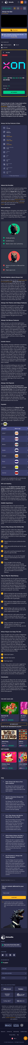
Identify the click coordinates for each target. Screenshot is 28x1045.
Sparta (17, 201)
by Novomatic (5, 13)
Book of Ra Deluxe (20, 199)
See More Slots (14, 724)
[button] (6, 720)
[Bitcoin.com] (7, 988)
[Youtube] (2, 955)
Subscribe (14, 897)
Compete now (14, 37)
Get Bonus (14, 92)
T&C (18, 1034)
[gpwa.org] (16, 1025)
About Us (3, 1031)
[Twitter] (6, 955)
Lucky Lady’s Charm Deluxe (8, 201)
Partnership (16, 1031)
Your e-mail (6, 893)
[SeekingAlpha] (7, 1000)
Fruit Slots (9, 144)
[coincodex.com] (21, 1000)
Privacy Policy (12, 1034)
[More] (25, 1038)
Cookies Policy (24, 1031)
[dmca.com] (8, 1025)
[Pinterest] (14, 955)
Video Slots (9, 140)
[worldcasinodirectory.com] (21, 994)
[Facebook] (10, 955)
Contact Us (9, 1031)
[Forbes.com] (21, 988)
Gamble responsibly (10, 1017)
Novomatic (4, 106)
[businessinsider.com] (7, 994)
